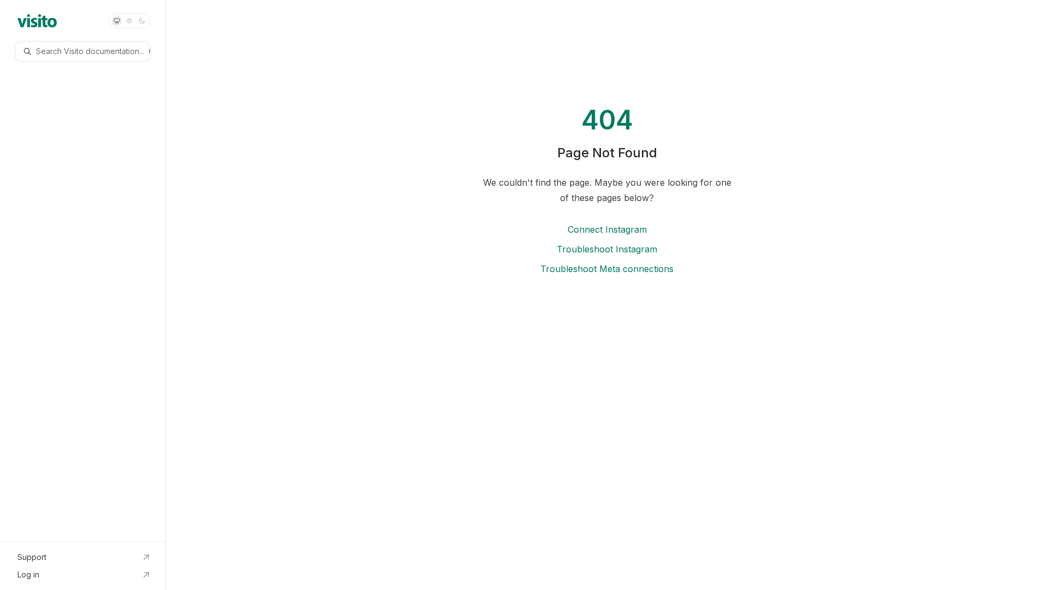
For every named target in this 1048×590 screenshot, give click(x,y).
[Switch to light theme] (129, 20)
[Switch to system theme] (116, 20)
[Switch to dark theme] (141, 20)
